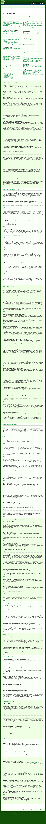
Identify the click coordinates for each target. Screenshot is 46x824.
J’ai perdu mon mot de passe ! (8, 25)
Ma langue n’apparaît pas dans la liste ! (9, 38)
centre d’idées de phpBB (34, 773)
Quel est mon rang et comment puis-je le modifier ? (11, 42)
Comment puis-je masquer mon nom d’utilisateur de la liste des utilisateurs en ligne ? (12, 33)
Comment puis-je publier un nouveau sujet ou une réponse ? (11, 49)
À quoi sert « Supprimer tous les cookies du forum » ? (12, 27)
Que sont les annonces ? (7, 75)
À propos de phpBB (6, 766)
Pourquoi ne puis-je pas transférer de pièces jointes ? (12, 58)
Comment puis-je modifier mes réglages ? (10, 31)
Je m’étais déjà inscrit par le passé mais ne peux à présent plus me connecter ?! (12, 24)
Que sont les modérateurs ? (28, 19)
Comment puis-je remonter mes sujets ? (9, 66)
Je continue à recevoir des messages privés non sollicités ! (33, 33)
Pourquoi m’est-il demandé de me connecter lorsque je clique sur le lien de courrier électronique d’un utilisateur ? (12, 44)
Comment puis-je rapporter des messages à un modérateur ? (11, 61)
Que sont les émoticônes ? (7, 72)
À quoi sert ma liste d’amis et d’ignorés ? (30, 39)
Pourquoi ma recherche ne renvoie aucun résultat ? (32, 47)
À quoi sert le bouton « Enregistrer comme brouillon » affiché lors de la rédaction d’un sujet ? (12, 63)
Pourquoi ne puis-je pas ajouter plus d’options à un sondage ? (11, 55)
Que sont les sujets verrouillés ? (8, 77)
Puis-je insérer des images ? (7, 73)
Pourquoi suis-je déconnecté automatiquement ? (11, 26)
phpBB (15, 235)
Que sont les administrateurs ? (28, 17)
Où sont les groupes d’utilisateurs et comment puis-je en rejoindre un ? (33, 22)
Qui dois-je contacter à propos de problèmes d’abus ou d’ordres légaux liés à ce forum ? (32, 73)
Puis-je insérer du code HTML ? (8, 71)
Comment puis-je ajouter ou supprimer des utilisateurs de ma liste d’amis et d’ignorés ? (33, 41)
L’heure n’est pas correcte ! (7, 34)
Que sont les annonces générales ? (8, 74)
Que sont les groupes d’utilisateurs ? (29, 20)
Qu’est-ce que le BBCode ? (7, 69)
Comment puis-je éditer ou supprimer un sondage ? (11, 56)
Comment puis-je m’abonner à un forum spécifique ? (32, 60)
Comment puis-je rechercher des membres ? (31, 50)
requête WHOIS (20, 784)
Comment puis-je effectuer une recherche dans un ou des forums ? (33, 46)
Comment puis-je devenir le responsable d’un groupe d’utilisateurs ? (32, 24)
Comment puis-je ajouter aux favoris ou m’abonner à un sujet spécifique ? (33, 59)
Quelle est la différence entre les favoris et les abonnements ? (31, 57)
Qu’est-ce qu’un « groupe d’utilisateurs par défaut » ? (32, 27)
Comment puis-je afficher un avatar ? (9, 41)
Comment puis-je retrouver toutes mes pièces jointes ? (32, 66)
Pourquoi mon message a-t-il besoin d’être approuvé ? (12, 65)
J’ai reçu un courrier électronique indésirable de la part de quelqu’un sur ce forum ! (33, 35)
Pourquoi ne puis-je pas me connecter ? (9, 22)
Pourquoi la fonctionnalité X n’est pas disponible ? (31, 71)
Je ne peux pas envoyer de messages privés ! (31, 32)
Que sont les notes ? (6, 76)
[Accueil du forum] (3, 2)
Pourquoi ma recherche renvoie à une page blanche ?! (32, 49)
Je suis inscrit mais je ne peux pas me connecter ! (11, 21)
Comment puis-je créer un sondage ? (9, 52)
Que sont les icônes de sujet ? (8, 78)
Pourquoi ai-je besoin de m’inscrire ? (9, 17)
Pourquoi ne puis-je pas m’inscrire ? (9, 20)
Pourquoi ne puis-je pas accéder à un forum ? (10, 57)
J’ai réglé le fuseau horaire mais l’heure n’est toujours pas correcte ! (12, 36)
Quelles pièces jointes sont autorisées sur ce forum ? (32, 65)
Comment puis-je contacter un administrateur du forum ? (33, 74)
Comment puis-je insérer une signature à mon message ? (12, 51)
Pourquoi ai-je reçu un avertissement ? (9, 59)
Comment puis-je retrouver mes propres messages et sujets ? (32, 52)
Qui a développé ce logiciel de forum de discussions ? (32, 70)
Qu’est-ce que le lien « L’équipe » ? (29, 28)
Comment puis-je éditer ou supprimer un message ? (11, 50)
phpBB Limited (34, 762)
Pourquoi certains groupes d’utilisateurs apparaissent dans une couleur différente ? (32, 26)
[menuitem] (9, 6)
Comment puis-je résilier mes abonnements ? (31, 61)
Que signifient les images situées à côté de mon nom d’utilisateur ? (12, 40)
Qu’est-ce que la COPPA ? (7, 19)
